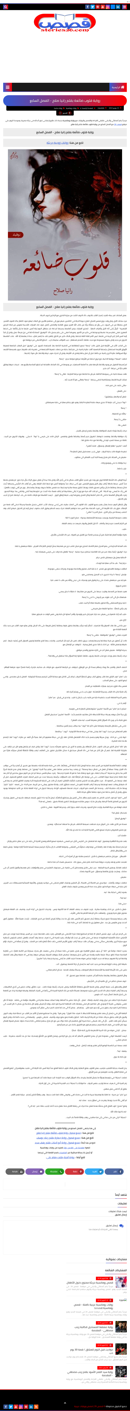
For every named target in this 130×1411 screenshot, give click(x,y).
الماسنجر (63, 1152)
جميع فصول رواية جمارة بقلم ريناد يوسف (58, 1137)
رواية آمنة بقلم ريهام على (60, 1157)
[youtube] (103, 7)
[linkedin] (118, 7)
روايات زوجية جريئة (57, 142)
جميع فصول (74, 1133)
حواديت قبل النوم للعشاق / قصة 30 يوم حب (91, 1351)
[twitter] (92, 7)
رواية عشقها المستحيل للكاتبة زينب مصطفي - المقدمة (94, 1329)
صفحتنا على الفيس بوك (74, 1148)
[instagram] (108, 7)
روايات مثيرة (58, 108)
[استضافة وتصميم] (41, 1407)
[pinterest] (97, 7)
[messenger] (113, 7)
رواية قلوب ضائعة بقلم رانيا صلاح (52, 1133)
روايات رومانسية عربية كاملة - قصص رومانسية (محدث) (93, 1306)
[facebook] (87, 7)
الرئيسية (116, 87)
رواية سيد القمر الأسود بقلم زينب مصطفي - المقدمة (90, 1374)
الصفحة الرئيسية (87, 108)
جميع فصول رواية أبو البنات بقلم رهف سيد (57, 1142)
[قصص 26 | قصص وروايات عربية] (65, 22)
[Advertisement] (65, 57)
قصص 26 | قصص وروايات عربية (88, 1406)
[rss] (36, 1407)
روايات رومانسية (71, 108)
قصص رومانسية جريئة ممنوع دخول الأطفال (90, 1282)
